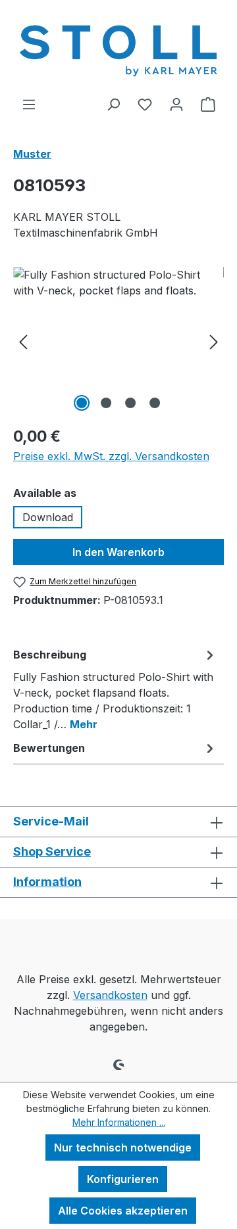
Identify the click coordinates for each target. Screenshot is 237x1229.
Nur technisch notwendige (123, 1147)
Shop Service (52, 851)
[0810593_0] (118, 341)
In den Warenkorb (118, 552)
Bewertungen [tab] (49, 747)
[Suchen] (113, 104)
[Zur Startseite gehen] (118, 48)
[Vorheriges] (23, 340)
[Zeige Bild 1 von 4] (81, 403)
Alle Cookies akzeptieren (123, 1210)
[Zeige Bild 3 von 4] (130, 403)
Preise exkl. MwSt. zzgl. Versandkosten (111, 456)
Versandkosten (110, 995)
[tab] (115, 688)
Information (47, 882)
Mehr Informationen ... (118, 1122)
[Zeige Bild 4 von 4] (154, 403)
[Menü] (29, 104)
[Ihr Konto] (176, 104)
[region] (118, 341)
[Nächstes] (214, 340)
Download (47, 517)
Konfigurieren (123, 1179)
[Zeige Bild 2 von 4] (106, 403)
